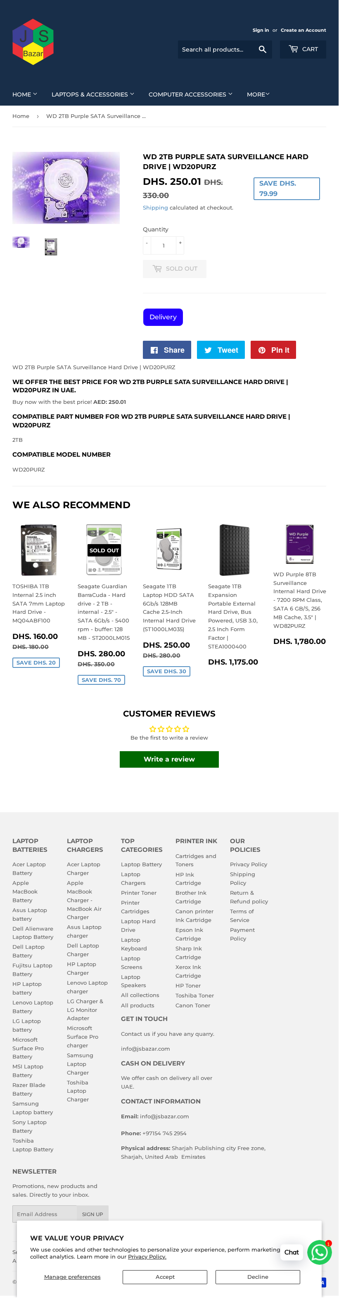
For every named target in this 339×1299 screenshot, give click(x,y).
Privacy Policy (248, 864)
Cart (309, 49)
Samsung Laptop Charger (80, 1064)
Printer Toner (138, 892)
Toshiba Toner (194, 995)
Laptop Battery (141, 864)
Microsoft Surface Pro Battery (28, 1048)
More (256, 94)
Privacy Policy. (147, 1256)
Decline (257, 1276)
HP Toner (188, 985)
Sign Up (92, 1214)
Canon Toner (192, 1005)
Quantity (155, 229)
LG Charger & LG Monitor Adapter (85, 1010)
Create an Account (303, 30)
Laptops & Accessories (91, 94)
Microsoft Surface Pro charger (82, 1037)
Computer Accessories (188, 94)
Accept (165, 1276)
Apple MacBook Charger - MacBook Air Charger (84, 899)
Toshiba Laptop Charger (78, 1091)
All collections (140, 995)
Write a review (169, 759)
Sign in (261, 30)
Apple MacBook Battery (25, 891)
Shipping (155, 207)
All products (137, 1005)
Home (22, 94)
